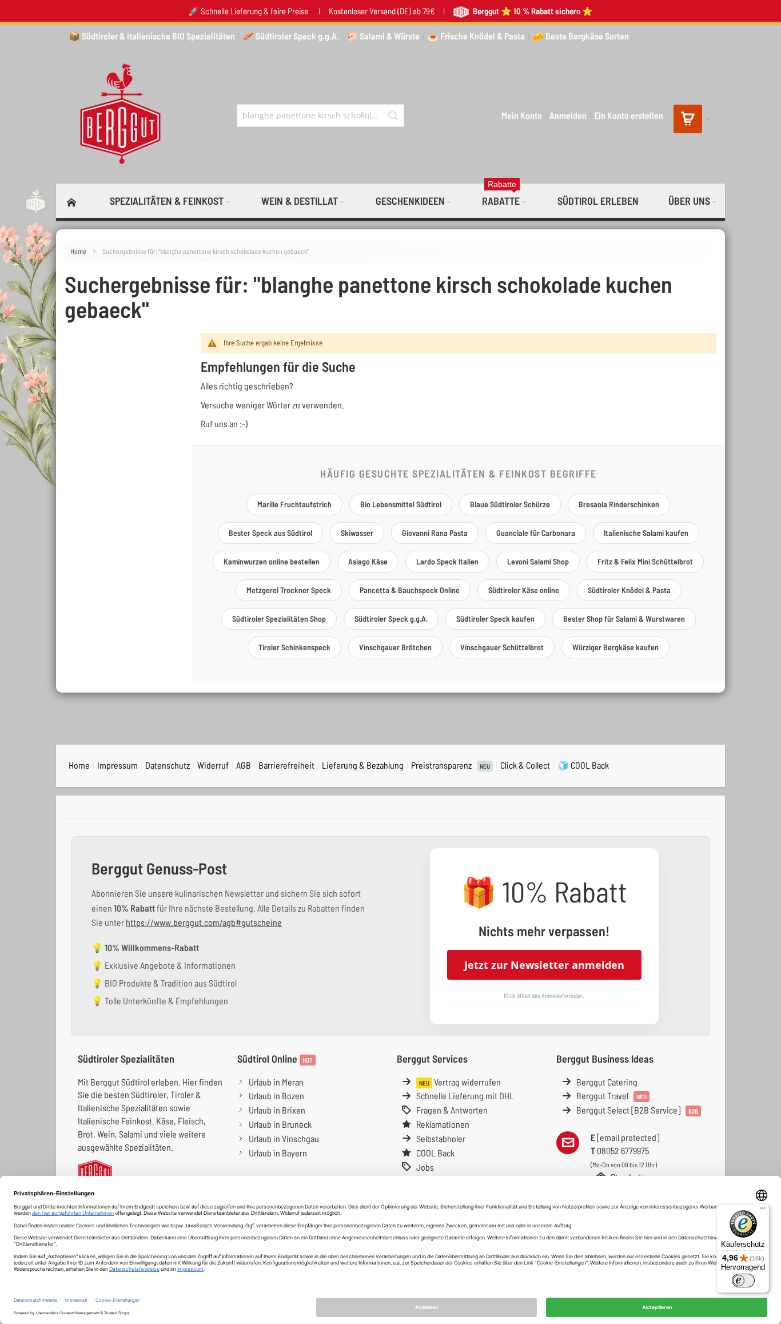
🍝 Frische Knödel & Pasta (476, 35)
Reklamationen (442, 1124)
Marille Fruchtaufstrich (294, 504)
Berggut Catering (606, 1081)
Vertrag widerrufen (460, 1081)
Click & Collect (525, 765)
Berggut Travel (611, 1095)
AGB (243, 765)
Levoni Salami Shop (538, 561)
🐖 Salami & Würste (383, 35)
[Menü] (763, 1211)
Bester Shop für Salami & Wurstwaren (624, 618)
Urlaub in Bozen (276, 1095)
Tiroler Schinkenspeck (294, 647)
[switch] (743, 1280)
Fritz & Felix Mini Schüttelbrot (645, 561)
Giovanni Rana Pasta (435, 533)
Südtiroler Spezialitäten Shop (279, 618)
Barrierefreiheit (286, 765)
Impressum (117, 765)
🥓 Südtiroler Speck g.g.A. (290, 35)
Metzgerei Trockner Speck (288, 590)
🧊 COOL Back (583, 765)
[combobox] (320, 115)
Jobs (425, 1167)
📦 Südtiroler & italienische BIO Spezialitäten (152, 35)
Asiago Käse (368, 561)
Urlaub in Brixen (277, 1109)
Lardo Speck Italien (447, 561)
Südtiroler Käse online (523, 590)
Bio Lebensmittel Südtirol (400, 504)
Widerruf (213, 765)
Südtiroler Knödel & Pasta (629, 590)
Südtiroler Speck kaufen (495, 618)
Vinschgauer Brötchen (395, 647)
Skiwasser (357, 533)
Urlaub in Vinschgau (284, 1138)
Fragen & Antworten (452, 1109)
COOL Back (435, 1152)
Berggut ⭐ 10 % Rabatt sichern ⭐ (532, 11)
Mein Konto (521, 115)
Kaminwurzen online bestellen (272, 561)
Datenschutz (167, 765)
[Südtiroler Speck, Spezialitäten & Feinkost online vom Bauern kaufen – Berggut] (115, 115)
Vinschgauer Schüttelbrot (502, 647)
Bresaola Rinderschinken (619, 504)
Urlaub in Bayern (278, 1152)
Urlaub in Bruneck (280, 1124)
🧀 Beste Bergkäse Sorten (580, 35)
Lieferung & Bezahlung (363, 765)
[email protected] (628, 1137)
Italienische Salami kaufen (646, 533)
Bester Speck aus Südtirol (270, 533)
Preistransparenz (450, 765)
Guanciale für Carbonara (535, 533)
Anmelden (568, 115)
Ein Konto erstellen (628, 115)
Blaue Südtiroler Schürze (510, 504)
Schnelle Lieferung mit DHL (465, 1095)
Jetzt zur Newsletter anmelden (544, 965)
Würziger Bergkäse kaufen (615, 647)
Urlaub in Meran (276, 1081)
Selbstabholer (440, 1138)
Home (78, 251)
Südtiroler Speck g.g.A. (391, 618)
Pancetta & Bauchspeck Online (410, 590)
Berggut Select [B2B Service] (637, 1109)
